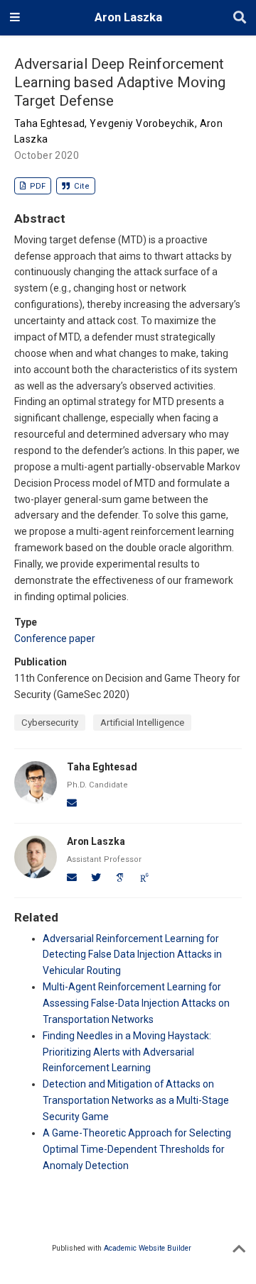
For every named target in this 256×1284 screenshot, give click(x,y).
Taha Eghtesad (49, 123)
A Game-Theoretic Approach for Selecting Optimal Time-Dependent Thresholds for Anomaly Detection (137, 1149)
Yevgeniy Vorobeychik (142, 123)
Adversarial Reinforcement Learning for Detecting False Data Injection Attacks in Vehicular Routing (132, 955)
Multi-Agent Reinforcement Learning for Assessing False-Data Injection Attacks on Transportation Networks (136, 1003)
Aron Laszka (128, 17)
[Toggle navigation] (15, 17)
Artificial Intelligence (142, 722)
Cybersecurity (49, 722)
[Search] (239, 18)
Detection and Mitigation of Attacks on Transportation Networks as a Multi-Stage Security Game (136, 1100)
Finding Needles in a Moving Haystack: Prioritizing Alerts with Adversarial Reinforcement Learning (127, 1052)
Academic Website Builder (147, 1248)
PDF (37, 186)
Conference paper (54, 638)
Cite (81, 186)
